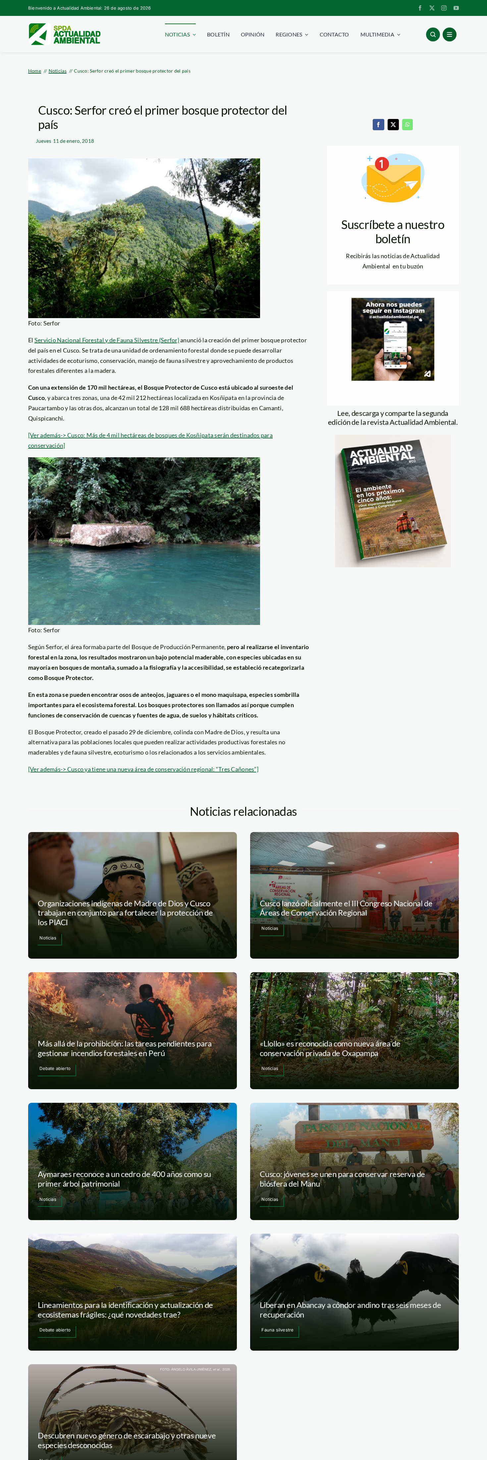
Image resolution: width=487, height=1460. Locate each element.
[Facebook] (378, 124)
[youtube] (456, 8)
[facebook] (420, 8)
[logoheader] (64, 25)
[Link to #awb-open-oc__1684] (450, 34)
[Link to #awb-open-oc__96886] (433, 34)
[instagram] (444, 8)
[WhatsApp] (407, 124)
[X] (393, 124)
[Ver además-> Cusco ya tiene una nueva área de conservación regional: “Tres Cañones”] (143, 769)
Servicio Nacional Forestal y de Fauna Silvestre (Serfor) (106, 340)
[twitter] (432, 8)
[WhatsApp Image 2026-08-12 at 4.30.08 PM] (393, 437)
